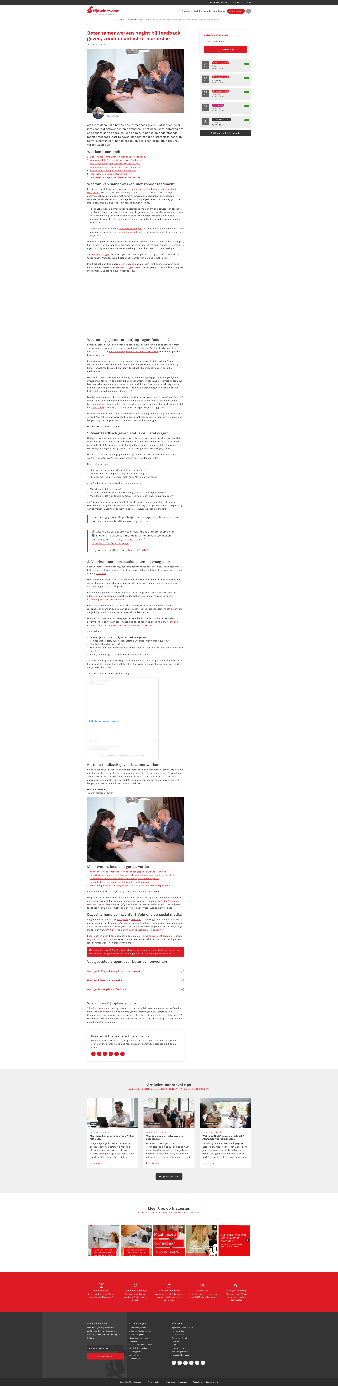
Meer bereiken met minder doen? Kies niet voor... (112, 1137)
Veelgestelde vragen (180, 1355)
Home (121, 19)
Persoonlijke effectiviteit (140, 1345)
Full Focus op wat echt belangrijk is (156, 936)
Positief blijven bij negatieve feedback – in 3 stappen (120, 882)
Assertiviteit (134, 1355)
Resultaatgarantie (180, 1352)
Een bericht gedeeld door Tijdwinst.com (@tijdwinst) (122, 755)
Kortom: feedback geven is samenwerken (113, 170)
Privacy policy (178, 1348)
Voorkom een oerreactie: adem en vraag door (115, 167)
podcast (147, 950)
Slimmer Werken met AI (140, 1331)
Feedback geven (136, 1334)
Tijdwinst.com (95, 1008)
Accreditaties (178, 1331)
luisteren (101, 573)
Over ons (236, 2)
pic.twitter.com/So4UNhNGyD (110, 543)
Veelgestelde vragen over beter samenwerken (115, 177)
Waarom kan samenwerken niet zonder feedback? (118, 156)
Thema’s (186, 11)
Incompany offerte (218, 2)
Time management (137, 1328)
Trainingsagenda (202, 11)
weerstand (98, 407)
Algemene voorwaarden (182, 1328)
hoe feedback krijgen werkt (126, 267)
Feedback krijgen (96, 404)
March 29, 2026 (138, 550)
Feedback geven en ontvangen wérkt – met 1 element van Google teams (130, 885)
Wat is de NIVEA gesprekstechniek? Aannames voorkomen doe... (223, 1137)
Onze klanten (178, 1334)
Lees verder (96, 1163)
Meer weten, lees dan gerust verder (110, 174)
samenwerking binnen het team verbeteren (133, 351)
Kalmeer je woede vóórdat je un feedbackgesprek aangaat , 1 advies (128, 871)
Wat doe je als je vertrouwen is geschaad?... (164, 1137)
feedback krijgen (100, 254)
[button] (103, 1240)
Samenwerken (135, 19)
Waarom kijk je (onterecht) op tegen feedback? (116, 160)
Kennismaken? (236, 11)
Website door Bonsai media (205, 1382)
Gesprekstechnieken (138, 1338)
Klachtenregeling (179, 1338)
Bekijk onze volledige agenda (225, 133)
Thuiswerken (135, 1358)
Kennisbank (219, 11)
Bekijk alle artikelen (169, 1176)
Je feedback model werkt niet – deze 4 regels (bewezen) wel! (124, 878)
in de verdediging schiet (123, 232)
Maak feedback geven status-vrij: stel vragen (115, 163)
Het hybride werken (138, 1348)
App (249, 2)
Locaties (175, 1341)
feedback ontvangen (130, 228)
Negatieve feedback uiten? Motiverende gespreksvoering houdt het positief (132, 875)
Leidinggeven (135, 1352)
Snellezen (133, 1341)
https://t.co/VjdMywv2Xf (129, 539)
